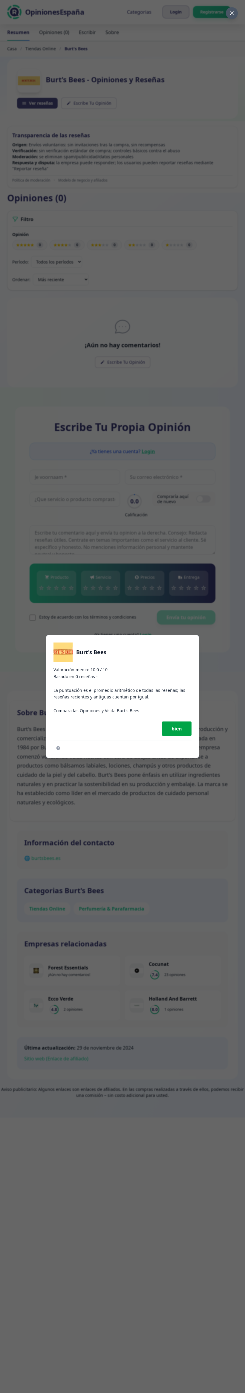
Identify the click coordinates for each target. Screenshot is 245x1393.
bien (177, 728)
